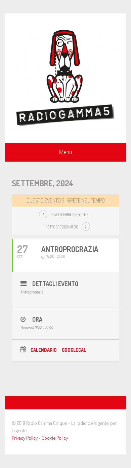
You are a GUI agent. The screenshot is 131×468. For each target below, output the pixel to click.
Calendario (44, 350)
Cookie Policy (55, 438)
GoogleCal (74, 350)
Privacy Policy (25, 438)
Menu (65, 152)
